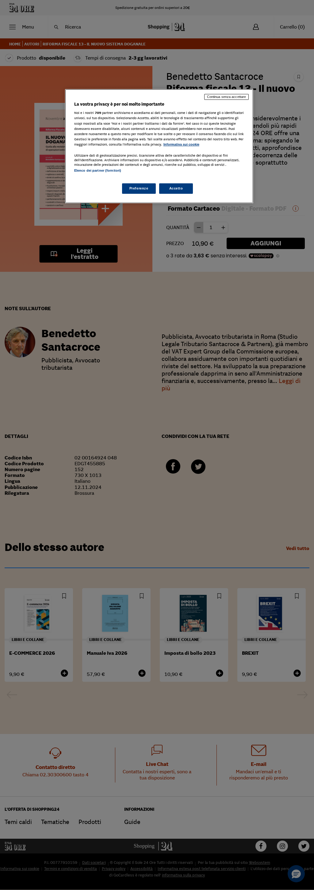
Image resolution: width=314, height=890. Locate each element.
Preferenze (138, 188)
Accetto (176, 188)
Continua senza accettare (226, 97)
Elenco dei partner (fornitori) (97, 170)
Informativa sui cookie (181, 144)
